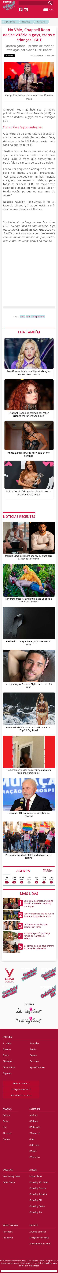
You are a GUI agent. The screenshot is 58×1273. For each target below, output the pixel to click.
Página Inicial (9, 21)
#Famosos (34, 1157)
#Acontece (34, 1133)
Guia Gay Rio (35, 1212)
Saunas (33, 1055)
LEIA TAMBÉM (29, 332)
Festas (6, 1121)
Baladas (7, 1049)
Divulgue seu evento (21, 1089)
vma (22, 316)
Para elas (34, 1043)
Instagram (8, 1237)
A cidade (7, 1043)
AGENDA (35, 870)
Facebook (7, 1231)
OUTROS (33, 1225)
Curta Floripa (9, 1182)
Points (33, 1049)
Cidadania (7, 1061)
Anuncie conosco (21, 1083)
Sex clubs (34, 1061)
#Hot (31, 1139)
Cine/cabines (9, 1067)
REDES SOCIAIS (10, 1225)
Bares (6, 1055)
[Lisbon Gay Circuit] (29, 1011)
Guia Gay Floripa (37, 1206)
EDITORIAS (34, 1108)
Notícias (26, 21)
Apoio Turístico (37, 1067)
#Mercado (34, 1145)
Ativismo (7, 1133)
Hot (5, 1127)
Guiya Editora (35, 1176)
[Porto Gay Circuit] (29, 1020)
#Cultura (41, 21)
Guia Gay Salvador (38, 1194)
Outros (6, 1139)
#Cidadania (34, 1127)
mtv (28, 316)
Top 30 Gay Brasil (11, 1176)
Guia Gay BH (35, 1200)
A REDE (33, 1169)
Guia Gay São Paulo (38, 1182)
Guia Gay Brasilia (37, 1188)
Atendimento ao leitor (21, 1095)
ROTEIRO (7, 1036)
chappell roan (38, 316)
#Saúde (33, 1151)
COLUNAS (8, 1169)
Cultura (6, 1115)
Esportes (7, 1073)
